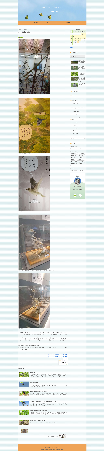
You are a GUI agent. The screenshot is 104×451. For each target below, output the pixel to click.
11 (73, 38)
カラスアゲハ (76, 103)
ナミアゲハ (75, 114)
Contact (57, 447)
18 (73, 40)
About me (53, 447)
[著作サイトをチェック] (75, 195)
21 (80, 40)
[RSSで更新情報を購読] (80, 195)
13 (78, 38)
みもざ (77, 176)
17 (71, 40)
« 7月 (71, 47)
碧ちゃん (75, 130)
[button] (84, 138)
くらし (73, 119)
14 (80, 38)
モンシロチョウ (76, 117)
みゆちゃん (75, 133)
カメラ (74, 98)
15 (82, 38)
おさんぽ (21, 37)
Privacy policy (47, 447)
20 (78, 40)
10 (71, 38)
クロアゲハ (75, 109)
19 (75, 40)
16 (84, 38)
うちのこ (74, 125)
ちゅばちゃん (76, 128)
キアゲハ (75, 106)
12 (75, 38)
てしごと (75, 122)
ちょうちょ (74, 100)
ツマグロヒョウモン (77, 111)
